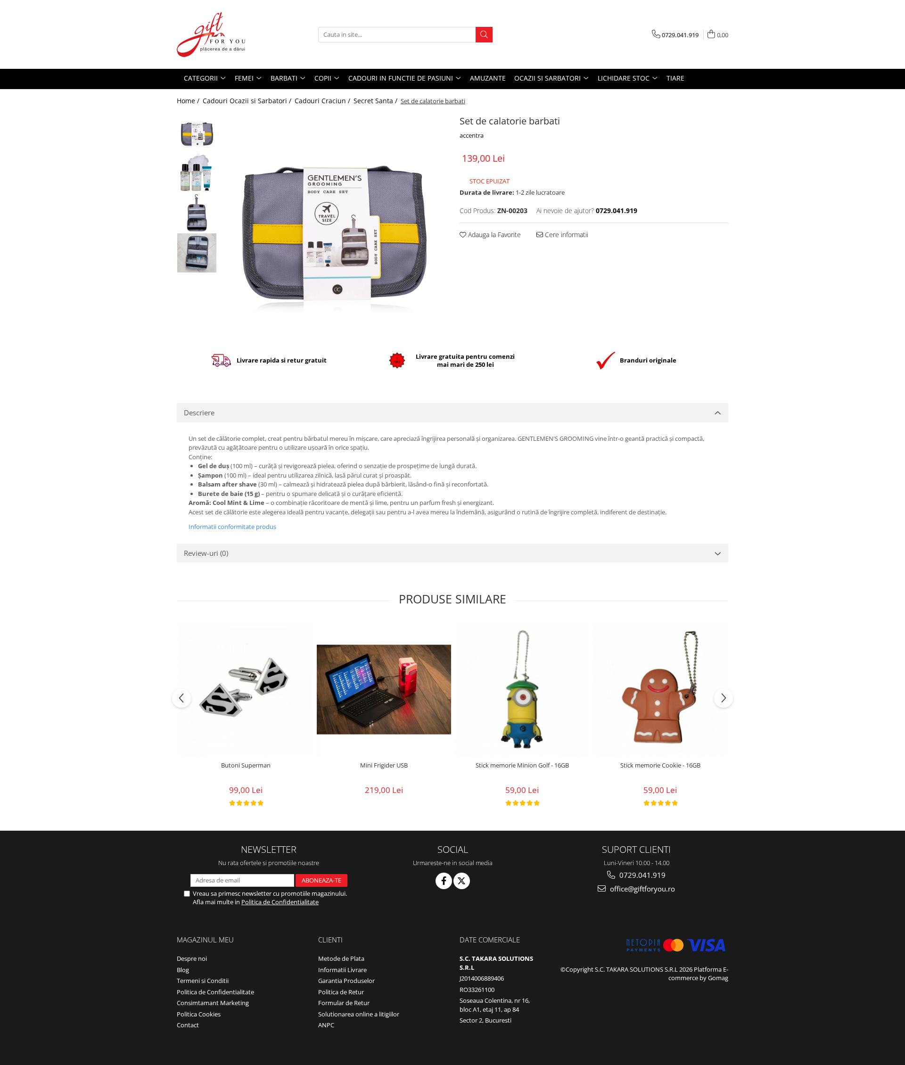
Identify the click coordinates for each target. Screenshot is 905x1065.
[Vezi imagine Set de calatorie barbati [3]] (196, 252)
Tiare (675, 78)
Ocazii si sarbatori (548, 78)
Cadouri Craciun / (323, 100)
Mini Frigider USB (384, 765)
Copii (323, 78)
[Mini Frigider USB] (384, 689)
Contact (188, 1025)
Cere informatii (565, 234)
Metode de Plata (341, 958)
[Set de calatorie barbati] (333, 225)
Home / (189, 100)
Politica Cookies (199, 1014)
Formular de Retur (344, 1003)
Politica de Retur (341, 992)
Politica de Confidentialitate (280, 902)
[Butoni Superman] (246, 689)
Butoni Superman (246, 765)
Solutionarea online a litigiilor (358, 1014)
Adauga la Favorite (493, 234)
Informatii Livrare (342, 970)
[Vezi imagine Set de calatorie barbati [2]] (196, 212)
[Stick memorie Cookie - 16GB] (660, 689)
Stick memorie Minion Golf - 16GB (522, 765)
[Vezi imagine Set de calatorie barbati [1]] (196, 172)
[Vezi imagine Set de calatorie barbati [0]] (196, 132)
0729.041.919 (641, 875)
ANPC (326, 1025)
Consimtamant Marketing (213, 1003)
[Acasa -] (224, 34)
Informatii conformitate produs (232, 526)
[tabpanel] (333, 225)
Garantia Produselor (346, 980)
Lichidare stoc (624, 78)
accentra (472, 135)
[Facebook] (444, 881)
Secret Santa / (376, 100)
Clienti (330, 939)
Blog (183, 970)
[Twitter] (461, 881)
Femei (245, 78)
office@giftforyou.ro (641, 888)
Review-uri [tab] (206, 553)
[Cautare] (484, 34)
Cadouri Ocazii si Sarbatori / (248, 100)
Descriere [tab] (199, 412)
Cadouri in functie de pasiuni (401, 78)
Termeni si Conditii (203, 980)
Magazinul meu (205, 939)
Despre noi (192, 958)
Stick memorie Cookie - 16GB (660, 765)
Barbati (285, 78)
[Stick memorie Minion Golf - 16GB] (522, 689)
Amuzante (488, 78)
